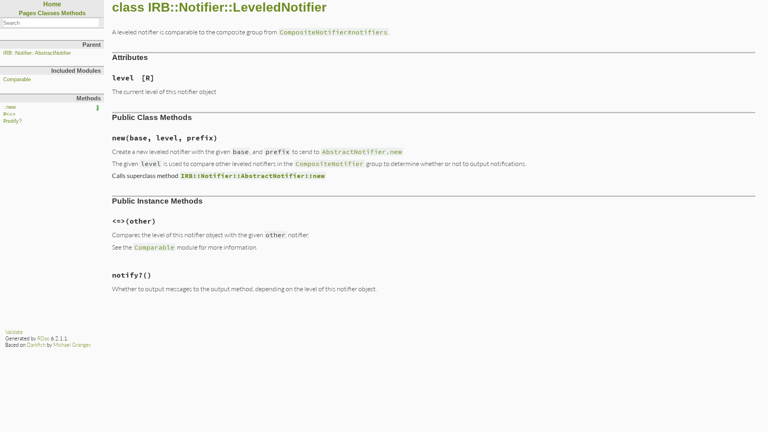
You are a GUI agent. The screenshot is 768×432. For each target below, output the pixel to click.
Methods (73, 13)
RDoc (43, 338)
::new (9, 107)
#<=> (9, 114)
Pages (27, 13)
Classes (49, 13)
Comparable (17, 79)
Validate (14, 332)
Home (52, 4)
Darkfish (36, 345)
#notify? (12, 121)
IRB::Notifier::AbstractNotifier (37, 53)
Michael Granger (71, 345)
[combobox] (51, 23)
